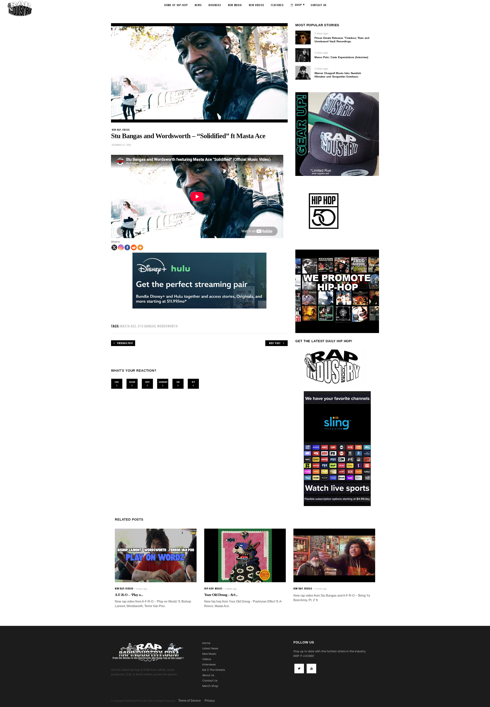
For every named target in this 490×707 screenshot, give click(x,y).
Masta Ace (128, 326)
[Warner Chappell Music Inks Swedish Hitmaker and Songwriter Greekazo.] (303, 73)
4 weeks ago (231, 588)
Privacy (210, 700)
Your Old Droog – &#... (221, 595)
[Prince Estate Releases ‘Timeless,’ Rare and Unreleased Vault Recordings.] (303, 37)
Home (206, 643)
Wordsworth (167, 326)
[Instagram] (121, 247)
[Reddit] (134, 247)
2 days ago (321, 33)
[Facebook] (127, 247)
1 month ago (320, 588)
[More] (140, 247)
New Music (209, 654)
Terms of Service (189, 700)
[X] (114, 247)
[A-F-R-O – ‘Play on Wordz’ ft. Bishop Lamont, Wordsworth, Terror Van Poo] (156, 555)
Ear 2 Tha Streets (213, 670)
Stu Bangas (147, 326)
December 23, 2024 (121, 144)
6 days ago (141, 588)
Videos (206, 659)
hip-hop (209, 588)
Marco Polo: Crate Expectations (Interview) (341, 57)
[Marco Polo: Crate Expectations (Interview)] (303, 55)
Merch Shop (210, 686)
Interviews (209, 664)
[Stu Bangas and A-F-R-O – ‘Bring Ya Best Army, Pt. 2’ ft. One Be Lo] (334, 555)
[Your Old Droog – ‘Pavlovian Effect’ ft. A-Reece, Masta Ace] (245, 555)
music (218, 588)
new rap (116, 129)
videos (126, 129)
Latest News (210, 648)
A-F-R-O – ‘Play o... (129, 595)
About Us (208, 675)
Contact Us (209, 681)
